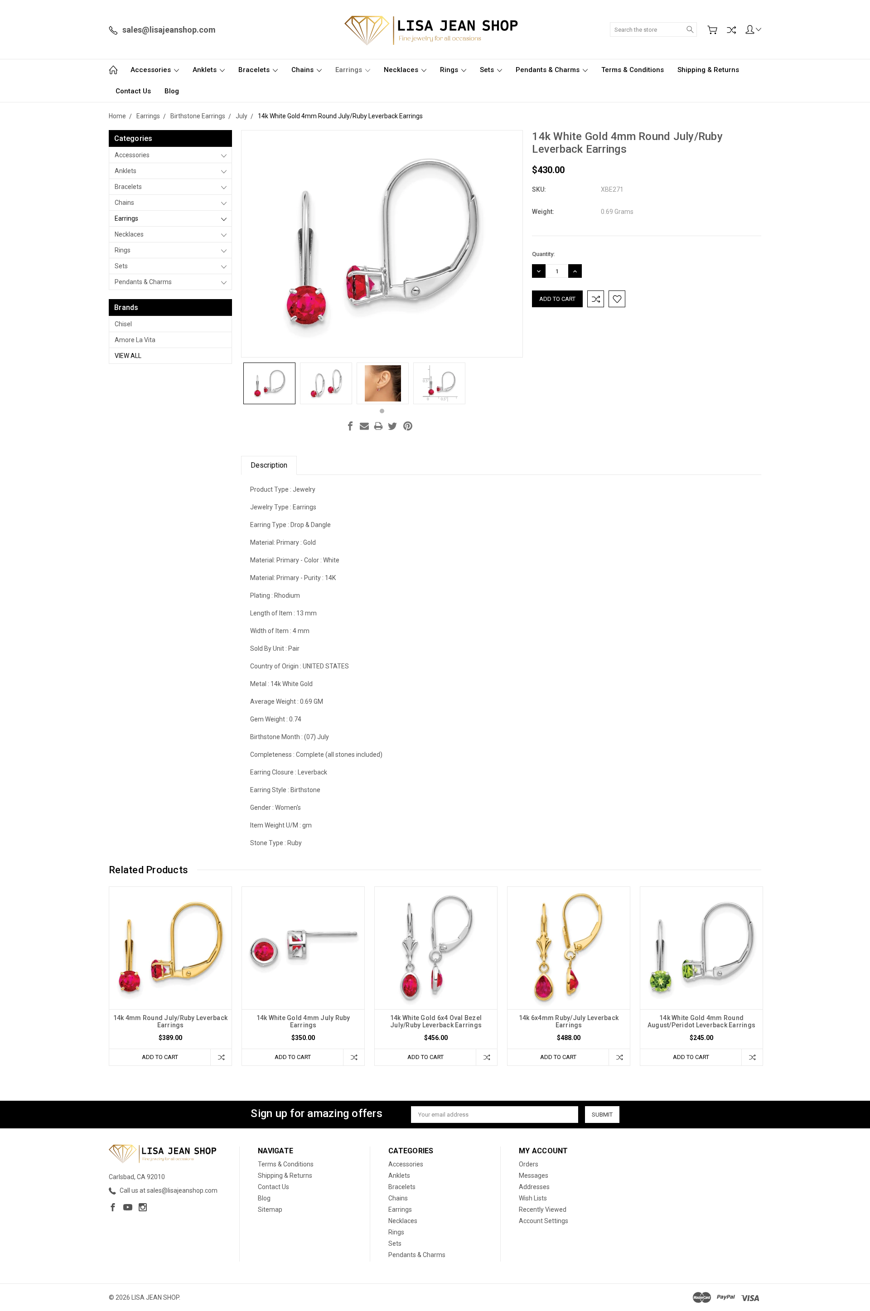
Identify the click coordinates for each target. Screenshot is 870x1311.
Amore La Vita (135, 339)
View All (128, 355)
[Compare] (731, 30)
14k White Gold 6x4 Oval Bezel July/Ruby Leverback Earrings (436, 1021)
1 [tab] (382, 411)
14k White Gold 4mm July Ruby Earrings (303, 1021)
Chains (303, 70)
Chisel (123, 324)
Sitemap (270, 1209)
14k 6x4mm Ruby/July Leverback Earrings (569, 1021)
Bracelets (254, 70)
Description (269, 465)
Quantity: (543, 254)
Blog (171, 91)
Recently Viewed (542, 1209)
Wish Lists (533, 1198)
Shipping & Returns (708, 70)
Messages (533, 1175)
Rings (450, 70)
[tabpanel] (269, 383)
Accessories (151, 70)
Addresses (534, 1186)
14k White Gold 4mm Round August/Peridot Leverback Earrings (701, 1021)
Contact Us (133, 91)
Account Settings (543, 1220)
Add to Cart (160, 1057)
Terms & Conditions (632, 70)
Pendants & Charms (548, 70)
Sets (488, 70)
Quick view (170, 972)
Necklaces (402, 70)
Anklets (205, 70)
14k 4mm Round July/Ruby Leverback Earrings (170, 1021)
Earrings (349, 70)
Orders (528, 1164)
